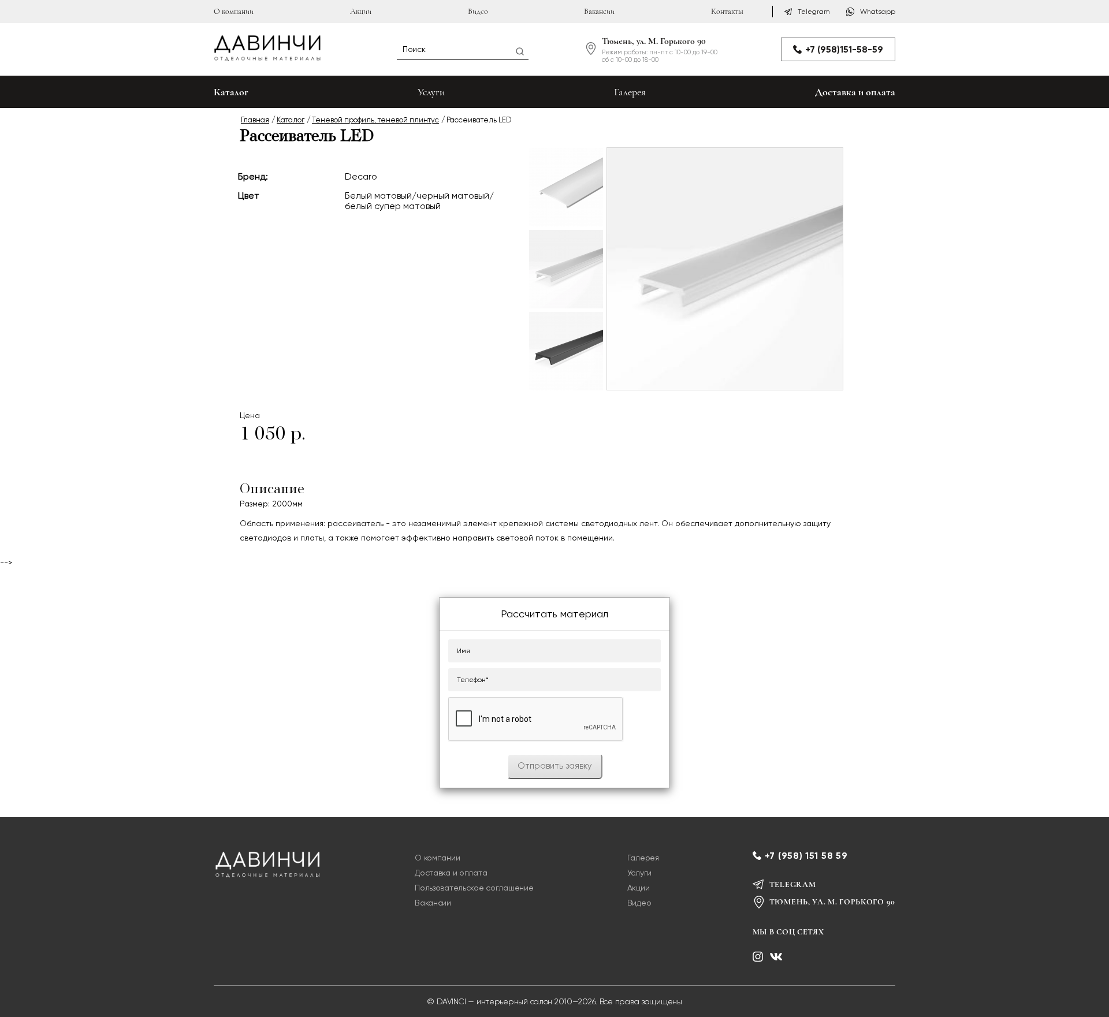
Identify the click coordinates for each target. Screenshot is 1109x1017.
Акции (360, 11)
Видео (478, 11)
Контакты (727, 11)
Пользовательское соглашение (474, 887)
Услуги (431, 91)
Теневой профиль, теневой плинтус (375, 120)
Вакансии (599, 11)
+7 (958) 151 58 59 (806, 855)
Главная (255, 120)
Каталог (290, 120)
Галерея (630, 91)
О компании (234, 11)
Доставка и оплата (855, 91)
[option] (566, 187)
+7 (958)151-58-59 (844, 49)
